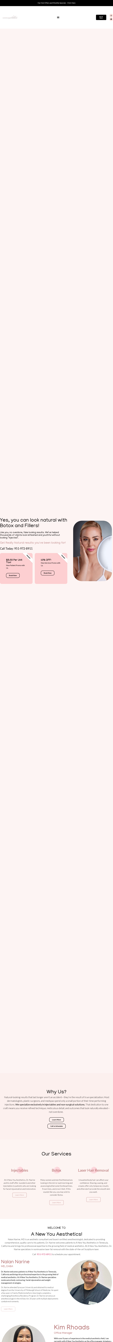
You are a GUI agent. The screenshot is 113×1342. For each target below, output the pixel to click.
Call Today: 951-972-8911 (16, 548)
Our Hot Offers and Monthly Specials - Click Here (56, 3)
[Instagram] (111, 15)
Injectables (19, 1170)
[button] (58, 17)
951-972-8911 (44, 1254)
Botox (56, 1170)
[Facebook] (111, 19)
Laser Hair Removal (93, 1170)
